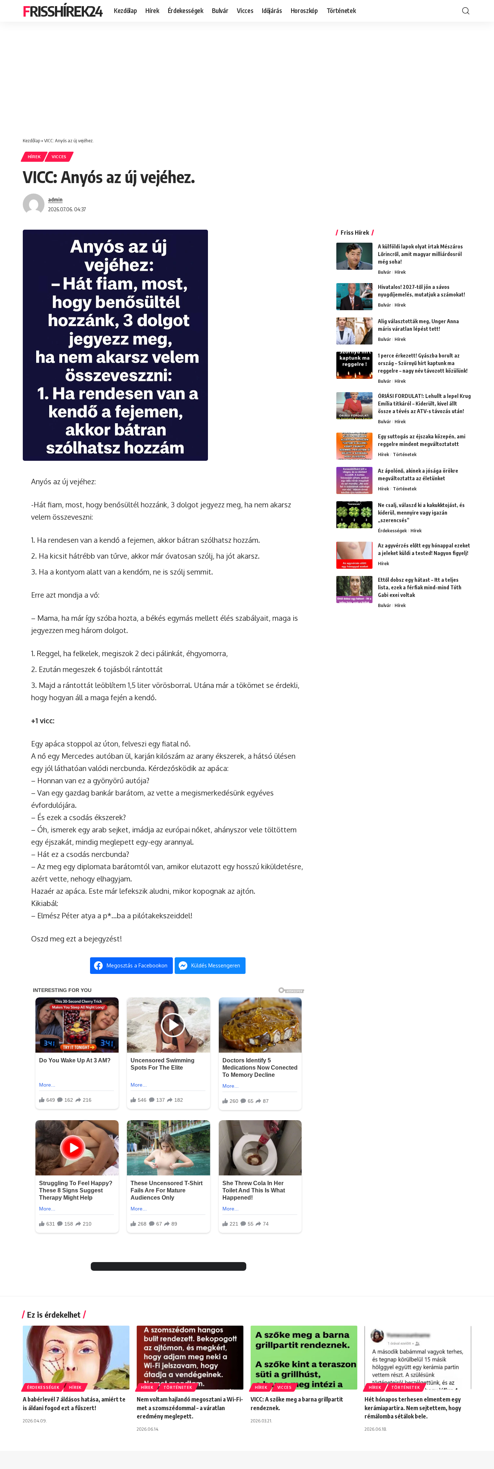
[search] (465, 11)
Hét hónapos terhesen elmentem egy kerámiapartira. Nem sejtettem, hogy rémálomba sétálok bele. (413, 1408)
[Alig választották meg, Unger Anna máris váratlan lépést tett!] (354, 330)
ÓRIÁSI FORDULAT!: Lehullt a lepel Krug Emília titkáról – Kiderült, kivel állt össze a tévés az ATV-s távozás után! (424, 403)
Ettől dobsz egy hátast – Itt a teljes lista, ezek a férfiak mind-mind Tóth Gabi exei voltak (419, 587)
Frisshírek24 (62, 11)
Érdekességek (392, 530)
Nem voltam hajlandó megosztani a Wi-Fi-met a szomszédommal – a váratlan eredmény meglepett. (190, 1408)
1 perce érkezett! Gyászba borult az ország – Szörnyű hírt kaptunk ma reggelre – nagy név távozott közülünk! (423, 363)
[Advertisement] (247, 75)
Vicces (59, 156)
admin (55, 199)
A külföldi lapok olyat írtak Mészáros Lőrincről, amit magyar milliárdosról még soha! (420, 254)
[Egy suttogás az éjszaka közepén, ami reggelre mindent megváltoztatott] (354, 446)
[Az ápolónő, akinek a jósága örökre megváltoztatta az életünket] (354, 480)
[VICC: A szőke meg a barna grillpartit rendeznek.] (304, 1358)
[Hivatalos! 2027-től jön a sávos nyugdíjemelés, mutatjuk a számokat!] (354, 296)
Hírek (34, 156)
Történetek (405, 454)
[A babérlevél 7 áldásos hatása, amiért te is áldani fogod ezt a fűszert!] (76, 1358)
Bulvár (384, 272)
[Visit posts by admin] (33, 204)
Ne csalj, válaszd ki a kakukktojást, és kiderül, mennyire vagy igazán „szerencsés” (421, 512)
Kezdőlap (31, 140)
